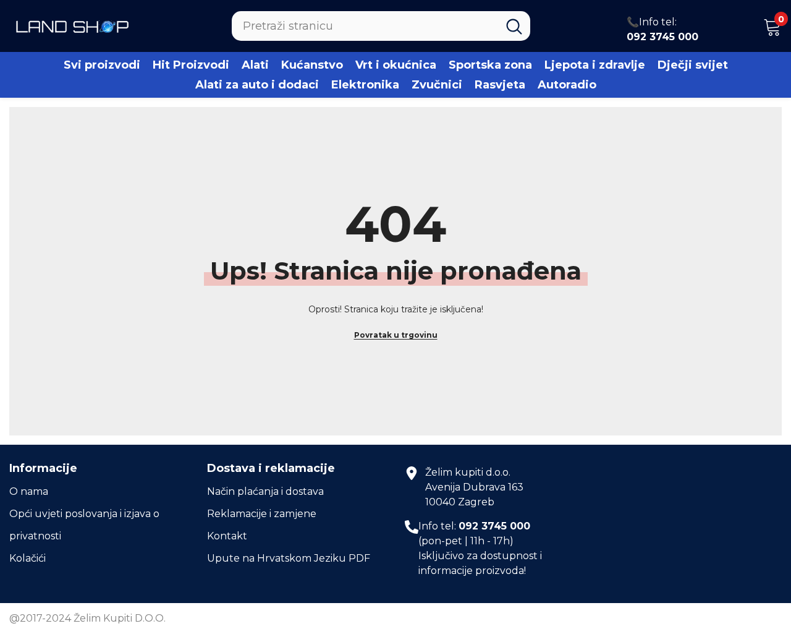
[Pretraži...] (381, 26)
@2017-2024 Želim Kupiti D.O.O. (87, 618)
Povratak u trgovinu (396, 335)
